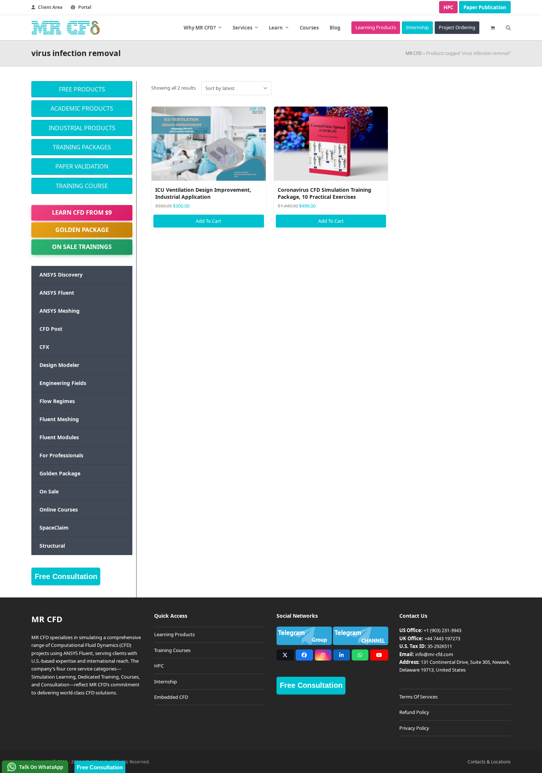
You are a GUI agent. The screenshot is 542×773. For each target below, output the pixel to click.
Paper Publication (484, 7)
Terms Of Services (418, 696)
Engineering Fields (62, 382)
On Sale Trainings (82, 247)
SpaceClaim (54, 527)
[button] (492, 27)
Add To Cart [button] (208, 221)
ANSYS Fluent (56, 292)
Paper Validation (81, 166)
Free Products (82, 89)
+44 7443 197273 (442, 638)
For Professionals (61, 455)
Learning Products (174, 634)
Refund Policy (414, 712)
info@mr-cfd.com (434, 654)
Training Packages (82, 147)
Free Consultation (66, 576)
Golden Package (82, 230)
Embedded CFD (171, 697)
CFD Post (50, 328)
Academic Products (82, 108)
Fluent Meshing (59, 419)
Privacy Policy (414, 728)
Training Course (82, 186)
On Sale (49, 491)
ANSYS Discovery (61, 274)
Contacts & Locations (489, 762)
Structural (52, 545)
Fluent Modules (59, 437)
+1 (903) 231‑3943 (442, 630)
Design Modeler (59, 364)
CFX (44, 346)
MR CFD (414, 53)
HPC (448, 7)
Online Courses (58, 509)
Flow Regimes (57, 401)
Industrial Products (82, 128)
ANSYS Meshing (59, 310)
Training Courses (172, 650)
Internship (165, 681)
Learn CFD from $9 (82, 212)
